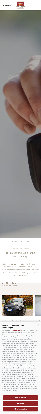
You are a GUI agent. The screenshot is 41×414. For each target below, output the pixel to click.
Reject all (20, 403)
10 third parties (16, 331)
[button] (38, 325)
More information (20, 409)
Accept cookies (20, 398)
